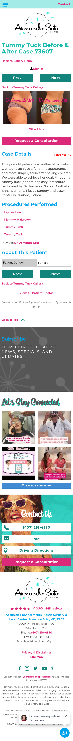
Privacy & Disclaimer (36, 652)
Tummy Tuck (13, 227)
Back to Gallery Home (17, 61)
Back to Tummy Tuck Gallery (22, 87)
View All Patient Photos (36, 293)
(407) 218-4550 (41, 632)
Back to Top (10, 319)
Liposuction (12, 212)
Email (36, 539)
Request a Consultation (36, 141)
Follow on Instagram (38, 485)
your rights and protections (37, 676)
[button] (17, 78)
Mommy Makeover (17, 219)
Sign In (38, 68)
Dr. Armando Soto (27, 242)
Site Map (36, 657)
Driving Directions (36, 550)
